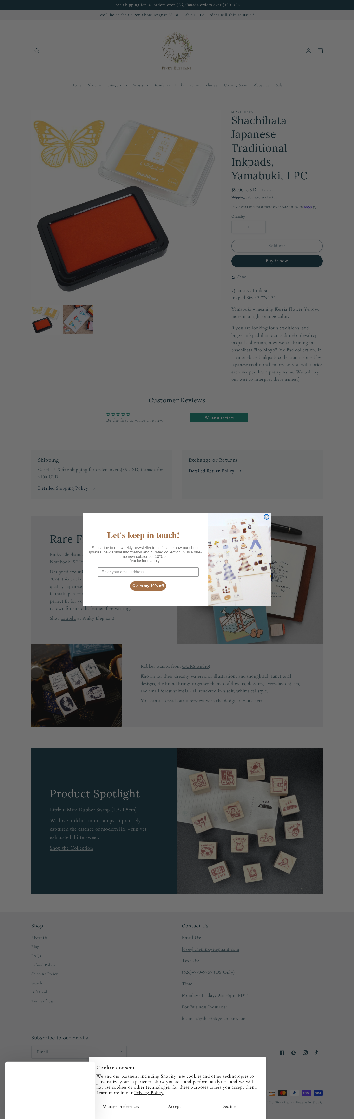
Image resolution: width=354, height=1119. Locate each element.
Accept (174, 1106)
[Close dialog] (266, 516)
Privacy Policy (148, 1093)
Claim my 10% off (148, 586)
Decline (228, 1106)
